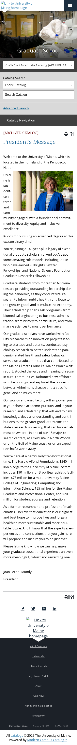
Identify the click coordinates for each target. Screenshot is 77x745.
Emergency (38, 715)
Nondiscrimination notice (38, 705)
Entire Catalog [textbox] (15, 85)
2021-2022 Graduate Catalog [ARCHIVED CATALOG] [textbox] (39, 65)
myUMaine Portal (38, 676)
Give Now (38, 695)
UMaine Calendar (38, 666)
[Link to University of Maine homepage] (38, 628)
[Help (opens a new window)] (71, 134)
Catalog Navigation (21, 120)
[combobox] (38, 65)
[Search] (70, 94)
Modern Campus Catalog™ (47, 740)
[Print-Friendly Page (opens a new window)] (66, 134)
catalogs (17, 735)
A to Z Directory (38, 646)
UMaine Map (38, 656)
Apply (38, 686)
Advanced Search (16, 108)
